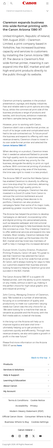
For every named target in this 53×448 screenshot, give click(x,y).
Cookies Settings (39, 422)
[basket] (4, 3)
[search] (11, 3)
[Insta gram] (20, 436)
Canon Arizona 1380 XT (14, 145)
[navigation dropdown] (47, 3)
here (19, 345)
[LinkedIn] (26, 436)
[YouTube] (40, 436)
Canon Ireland (25, 430)
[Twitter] (33, 436)
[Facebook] (13, 436)
